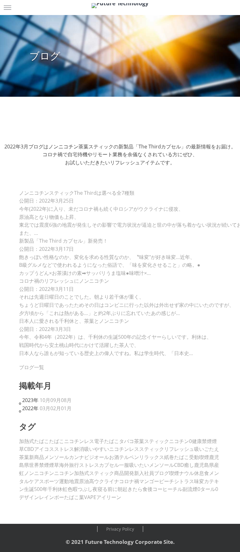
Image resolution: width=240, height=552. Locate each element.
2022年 (30, 408)
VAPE (90, 497)
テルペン (129, 457)
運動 (64, 481)
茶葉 (24, 457)
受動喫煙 (199, 457)
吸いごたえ (206, 449)
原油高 (86, 481)
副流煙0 (191, 489)
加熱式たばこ (34, 441)
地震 (74, 481)
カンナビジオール (89, 457)
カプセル (109, 465)
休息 (199, 473)
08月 (66, 400)
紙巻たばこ (176, 457)
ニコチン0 (180, 441)
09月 (55, 400)
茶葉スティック (151, 441)
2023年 (30, 400)
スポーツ (49, 481)
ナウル (186, 473)
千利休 (55, 489)
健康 (197, 441)
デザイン (29, 497)
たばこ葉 (74, 497)
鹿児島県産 (206, 465)
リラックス (151, 457)
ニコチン (64, 473)
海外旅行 (69, 465)
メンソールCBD (166, 465)
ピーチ (166, 481)
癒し (189, 465)
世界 (34, 465)
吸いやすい (96, 449)
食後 (147, 489)
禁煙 (207, 441)
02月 (55, 408)
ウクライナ (106, 481)
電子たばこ (106, 441)
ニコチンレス (79, 441)
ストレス (89, 465)
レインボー (51, 497)
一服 (124, 465)
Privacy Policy (120, 529)
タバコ (126, 441)
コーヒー (162, 489)
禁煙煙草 (49, 465)
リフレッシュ (179, 449)
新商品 (36, 457)
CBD (29, 449)
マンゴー (149, 481)
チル (177, 489)
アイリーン (108, 497)
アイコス (44, 449)
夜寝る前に (105, 489)
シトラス (184, 481)
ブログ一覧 (31, 367)
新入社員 (144, 473)
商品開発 (124, 473)
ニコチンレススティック (136, 449)
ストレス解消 (69, 449)
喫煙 (174, 473)
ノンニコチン (39, 473)
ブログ (161, 473)
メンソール (56, 457)
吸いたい (139, 465)
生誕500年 (36, 489)
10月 (45, 400)
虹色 (67, 489)
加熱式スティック (94, 473)
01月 (66, 408)
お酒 (114, 457)
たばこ (56, 441)
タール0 (209, 489)
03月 (45, 408)
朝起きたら (130, 489)
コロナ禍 (129, 481)
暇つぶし (82, 489)
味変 (199, 481)
